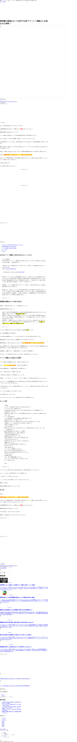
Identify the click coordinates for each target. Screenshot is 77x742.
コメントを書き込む (3, 691)
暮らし (3, 725)
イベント (4, 718)
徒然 (3, 723)
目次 (1, 241)
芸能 (3, 726)
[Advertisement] (38, 11)
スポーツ (4, 719)
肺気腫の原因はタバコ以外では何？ (9, 246)
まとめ (3, 251)
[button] (15, 101)
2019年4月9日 (21, 272)
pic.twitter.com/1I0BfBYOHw (10, 268)
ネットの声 (4, 249)
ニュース (2, 563)
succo (1, 99)
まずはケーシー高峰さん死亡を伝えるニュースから (12, 244)
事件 (3, 721)
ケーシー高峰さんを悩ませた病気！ (9, 248)
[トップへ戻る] (0, 740)
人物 (3, 722)
